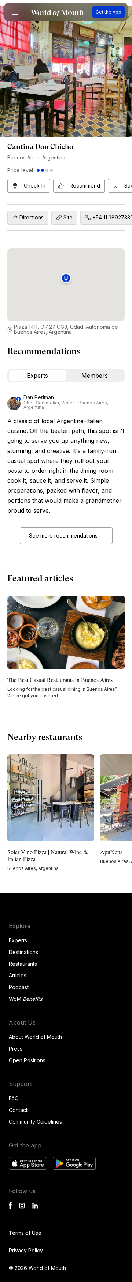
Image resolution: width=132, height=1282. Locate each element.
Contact (18, 1110)
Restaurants (23, 964)
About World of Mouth (35, 1037)
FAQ (14, 1098)
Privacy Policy (26, 1250)
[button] (14, 12)
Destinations (23, 952)
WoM (25, 999)
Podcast (19, 987)
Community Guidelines (35, 1122)
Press (15, 1048)
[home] (57, 12)
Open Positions (27, 1060)
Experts (18, 940)
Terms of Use (25, 1233)
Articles (17, 975)
